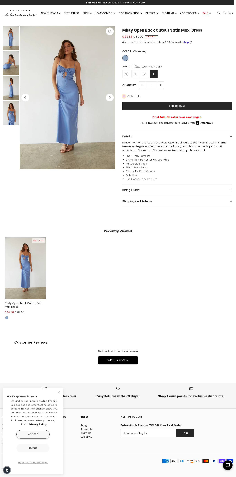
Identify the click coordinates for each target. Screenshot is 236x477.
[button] (7, 470)
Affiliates (86, 437)
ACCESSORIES (188, 13)
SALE (205, 13)
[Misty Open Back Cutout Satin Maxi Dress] (25, 268)
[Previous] (25, 97)
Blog (84, 425)
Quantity (129, 85)
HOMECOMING (104, 13)
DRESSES (150, 13)
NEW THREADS (49, 13)
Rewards (86, 429)
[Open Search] (219, 13)
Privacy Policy (38, 424)
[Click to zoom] (110, 31)
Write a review (118, 360)
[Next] (110, 97)
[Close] (59, 392)
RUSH (86, 13)
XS (126, 74)
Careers (86, 433)
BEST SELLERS (71, 13)
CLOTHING (168, 13)
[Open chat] (228, 465)
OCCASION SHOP (129, 13)
